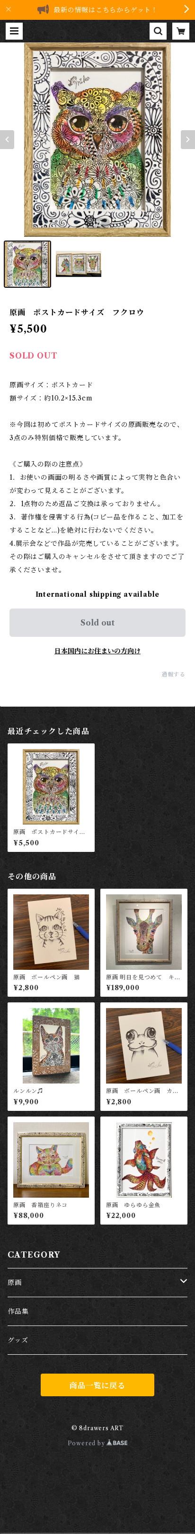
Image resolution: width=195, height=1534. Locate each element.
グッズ (18, 1340)
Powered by (87, 1443)
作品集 (18, 1311)
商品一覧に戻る (97, 1385)
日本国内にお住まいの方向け (97, 651)
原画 (15, 1282)
